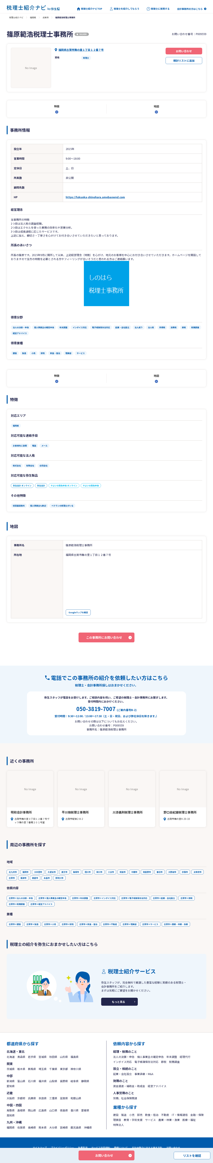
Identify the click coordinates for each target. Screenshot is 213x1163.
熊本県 (43, 1127)
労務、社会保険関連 (125, 1098)
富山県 (21, 1081)
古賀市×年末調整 (80, 898)
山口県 (53, 1110)
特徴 (56, 106)
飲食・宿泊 (151, 1115)
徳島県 (64, 1110)
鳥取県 (11, 1110)
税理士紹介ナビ (16, 17)
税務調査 (174, 1062)
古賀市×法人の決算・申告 (21, 898)
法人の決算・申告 (123, 1057)
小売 (131, 1115)
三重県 (53, 1098)
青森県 (21, 1057)
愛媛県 (85, 1110)
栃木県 (21, 1069)
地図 (156, 106)
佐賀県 (21, 1127)
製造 (123, 1115)
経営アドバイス (157, 1086)
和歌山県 (76, 1098)
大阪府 (11, 1098)
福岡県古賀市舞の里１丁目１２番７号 (81, 50)
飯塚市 (76, 872)
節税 (163, 1062)
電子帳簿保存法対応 (146, 1062)
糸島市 (47, 877)
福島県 (75, 1057)
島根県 (21, 1110)
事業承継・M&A (143, 1074)
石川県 (32, 1081)
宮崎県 (64, 1127)
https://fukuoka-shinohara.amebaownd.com (95, 197)
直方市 (64, 872)
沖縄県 (88, 1127)
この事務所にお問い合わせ (104, 637)
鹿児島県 (76, 1127)
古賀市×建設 (15, 924)
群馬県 (32, 1069)
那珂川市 (59, 877)
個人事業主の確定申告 (150, 1057)
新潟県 (11, 1081)
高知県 (11, 1115)
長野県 (64, 1081)
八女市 (111, 872)
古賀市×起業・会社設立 (164, 898)
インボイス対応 (122, 1062)
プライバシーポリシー (62, 1147)
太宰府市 (198, 872)
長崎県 (32, 1127)
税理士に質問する (160, 8)
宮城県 (43, 1057)
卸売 (139, 1115)
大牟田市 (38, 872)
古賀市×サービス (150, 924)
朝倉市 (35, 877)
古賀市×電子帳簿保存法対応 (134, 898)
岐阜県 (75, 1081)
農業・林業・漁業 (169, 1120)
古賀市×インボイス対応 (105, 898)
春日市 (160, 872)
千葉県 (53, 1069)
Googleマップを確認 (78, 612)
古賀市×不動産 (110, 924)
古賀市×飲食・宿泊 (88, 924)
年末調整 (171, 1057)
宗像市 (185, 872)
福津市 (23, 877)
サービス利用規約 (100, 1147)
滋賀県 (64, 1098)
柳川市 (99, 872)
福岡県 (33, 17)
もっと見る (118, 1002)
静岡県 (85, 1081)
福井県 (43, 1081)
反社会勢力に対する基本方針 (147, 1147)
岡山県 (32, 1110)
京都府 (21, 1098)
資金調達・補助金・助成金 (129, 1086)
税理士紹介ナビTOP (91, 8)
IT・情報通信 (180, 1115)
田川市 (88, 872)
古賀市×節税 (187, 898)
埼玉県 (43, 1069)
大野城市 (172, 872)
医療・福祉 (189, 1120)
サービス (150, 1120)
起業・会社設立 (122, 1074)
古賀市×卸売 (68, 924)
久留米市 (52, 872)
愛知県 (11, 1086)
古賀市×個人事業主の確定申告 (52, 898)
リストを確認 (192, 1155)
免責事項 (82, 1147)
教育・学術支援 (133, 1120)
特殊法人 (118, 1125)
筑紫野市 (147, 872)
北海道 (11, 1057)
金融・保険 (197, 1115)
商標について (121, 1147)
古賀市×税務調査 (17, 904)
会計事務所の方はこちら (190, 8)
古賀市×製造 (32, 924)
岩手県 (32, 1057)
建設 (115, 1115)
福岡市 (25, 872)
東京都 (64, 1069)
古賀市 (46, 17)
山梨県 (53, 1081)
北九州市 (13, 872)
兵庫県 (32, 1098)
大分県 (53, 1127)
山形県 (64, 1057)
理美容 (117, 1120)
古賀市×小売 (50, 924)
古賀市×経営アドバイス (41, 904)
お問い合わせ (184, 51)
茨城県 (11, 1069)
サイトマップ (40, 1147)
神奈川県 (76, 1069)
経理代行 (185, 1057)
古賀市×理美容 (130, 924)
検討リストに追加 (184, 61)
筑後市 (123, 872)
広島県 (43, 1110)
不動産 (165, 1115)
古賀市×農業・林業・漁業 (176, 924)
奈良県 (43, 1098)
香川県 (75, 1110)
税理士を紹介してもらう (126, 8)
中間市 (134, 872)
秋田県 (53, 1057)
